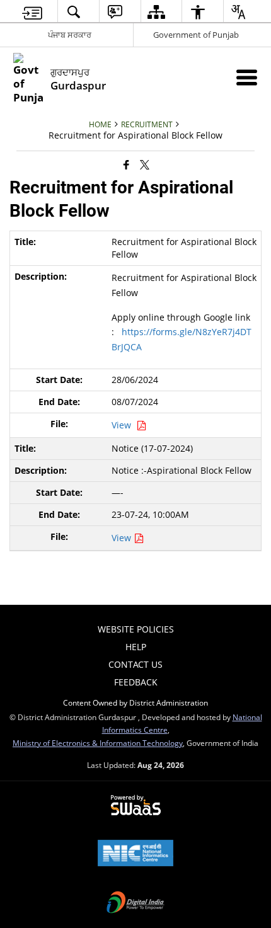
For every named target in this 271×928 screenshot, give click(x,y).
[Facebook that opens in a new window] (126, 164)
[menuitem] (32, 11)
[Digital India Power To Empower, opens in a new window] (135, 903)
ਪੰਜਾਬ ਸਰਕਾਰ (69, 34)
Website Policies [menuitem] (136, 629)
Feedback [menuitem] (136, 682)
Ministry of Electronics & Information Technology (98, 743)
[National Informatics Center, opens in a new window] (135, 854)
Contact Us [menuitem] (135, 664)
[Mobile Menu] (247, 77)
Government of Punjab (196, 34)
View (124, 425)
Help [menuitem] (135, 647)
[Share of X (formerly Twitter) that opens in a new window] (145, 164)
